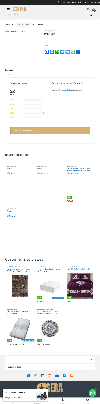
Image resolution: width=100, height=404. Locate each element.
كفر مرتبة (43, 267)
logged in (65, 90)
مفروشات (70, 267)
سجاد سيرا (18, 267)
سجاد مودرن (11, 267)
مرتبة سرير (10, 309)
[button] (92, 393)
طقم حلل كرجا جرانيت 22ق (15, 393)
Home (7, 24)
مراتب (38, 267)
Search (91, 15)
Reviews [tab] (9, 70)
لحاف (75, 267)
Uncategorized (23, 24)
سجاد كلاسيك (41, 309)
